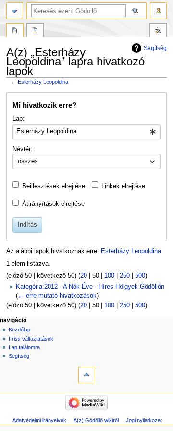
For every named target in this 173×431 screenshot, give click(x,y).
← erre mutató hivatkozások (57, 295)
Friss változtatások (31, 339)
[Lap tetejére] (86, 375)
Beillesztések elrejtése (53, 186)
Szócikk (15, 31)
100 (109, 275)
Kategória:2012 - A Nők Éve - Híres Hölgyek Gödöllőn (90, 286)
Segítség (155, 48)
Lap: (18, 118)
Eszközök (158, 31)
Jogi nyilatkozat (144, 420)
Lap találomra (24, 347)
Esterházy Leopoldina (43, 82)
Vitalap (35, 31)
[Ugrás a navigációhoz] (14, 10)
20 (83, 275)
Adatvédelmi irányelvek (39, 420)
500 (140, 275)
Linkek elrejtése (123, 186)
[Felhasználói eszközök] (158, 10)
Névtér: (22, 149)
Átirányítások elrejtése (53, 204)
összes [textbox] (28, 161)
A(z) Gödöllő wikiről (96, 420)
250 (125, 275)
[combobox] (86, 131)
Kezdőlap (19, 329)
